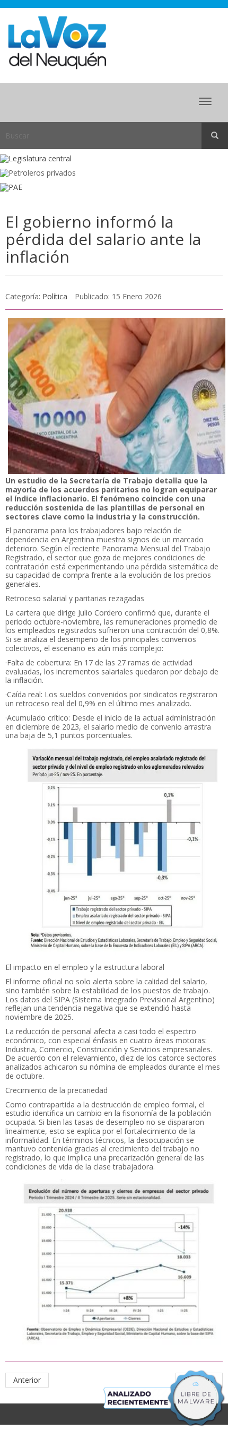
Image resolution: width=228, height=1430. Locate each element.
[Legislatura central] (114, 158)
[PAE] (114, 187)
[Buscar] (214, 136)
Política (54, 296)
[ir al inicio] (57, 42)
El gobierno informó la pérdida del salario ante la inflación (103, 239)
